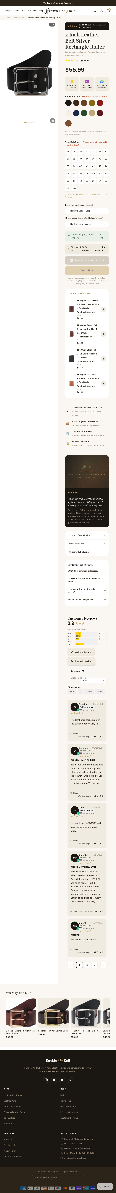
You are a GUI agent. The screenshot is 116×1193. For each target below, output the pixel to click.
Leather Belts (19, 18)
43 (99, 166)
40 (80, 166)
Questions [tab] (76, 677)
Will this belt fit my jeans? (80, 599)
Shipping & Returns (78, 551)
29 (99, 151)
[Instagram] (46, 1080)
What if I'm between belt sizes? (83, 571)
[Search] (95, 11)
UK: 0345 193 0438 (73, 1143)
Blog (41, 10)
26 (80, 151)
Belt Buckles (9, 1118)
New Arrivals (52, 10)
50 (99, 173)
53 (74, 181)
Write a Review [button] (83, 652)
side (99, 691)
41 (87, 166)
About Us (19, 10)
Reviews (32, 10)
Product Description (79, 535)
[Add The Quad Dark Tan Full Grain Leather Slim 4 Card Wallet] (103, 383)
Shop (7, 10)
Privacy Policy (10, 1151)
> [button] (103, 965)
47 (80, 173)
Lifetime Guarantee (69, 1112)
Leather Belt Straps (13, 1095)
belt (72, 691)
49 (93, 173)
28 (93, 151)
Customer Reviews (69, 1118)
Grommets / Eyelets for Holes (84, 218)
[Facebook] (54, 1080)
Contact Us (65, 1101)
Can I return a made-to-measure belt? (84, 580)
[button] (96, 736)
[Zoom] (52, 120)
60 (74, 188)
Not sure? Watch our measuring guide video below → (87, 196)
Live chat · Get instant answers (78, 1139)
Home (8, 18)
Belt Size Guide (76, 543)
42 (93, 166)
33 (81, 159)
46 (74, 173)
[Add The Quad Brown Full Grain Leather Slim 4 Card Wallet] (103, 334)
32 (74, 159)
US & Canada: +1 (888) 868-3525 (79, 1148)
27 (87, 151)
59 (68, 188)
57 (99, 181)
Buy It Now (87, 270)
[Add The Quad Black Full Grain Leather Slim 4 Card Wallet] (103, 358)
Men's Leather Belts (13, 1106)
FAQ (62, 1095)
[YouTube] (62, 1080)
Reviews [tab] (75, 671)
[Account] (102, 11)
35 (93, 159)
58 (106, 181)
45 (68, 173)
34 (87, 159)
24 (68, 151)
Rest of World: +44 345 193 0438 (79, 1153)
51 (106, 173)
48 (87, 173)
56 (93, 181)
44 (106, 166)
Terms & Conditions (13, 1156)
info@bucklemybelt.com (75, 1158)
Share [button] (75, 733)
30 (106, 151)
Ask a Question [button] (83, 661)
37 (106, 159)
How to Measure (68, 1106)
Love (89, 691)
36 (100, 159)
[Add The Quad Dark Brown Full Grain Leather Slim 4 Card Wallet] (103, 309)
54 (80, 181)
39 (74, 166)
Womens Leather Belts (14, 1112)
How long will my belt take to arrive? (81, 590)
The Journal (9, 1145)
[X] (70, 1080)
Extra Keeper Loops (79, 205)
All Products (9, 1123)
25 (74, 151)
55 (87, 181)
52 (68, 181)
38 (68, 166)
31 (68, 159)
